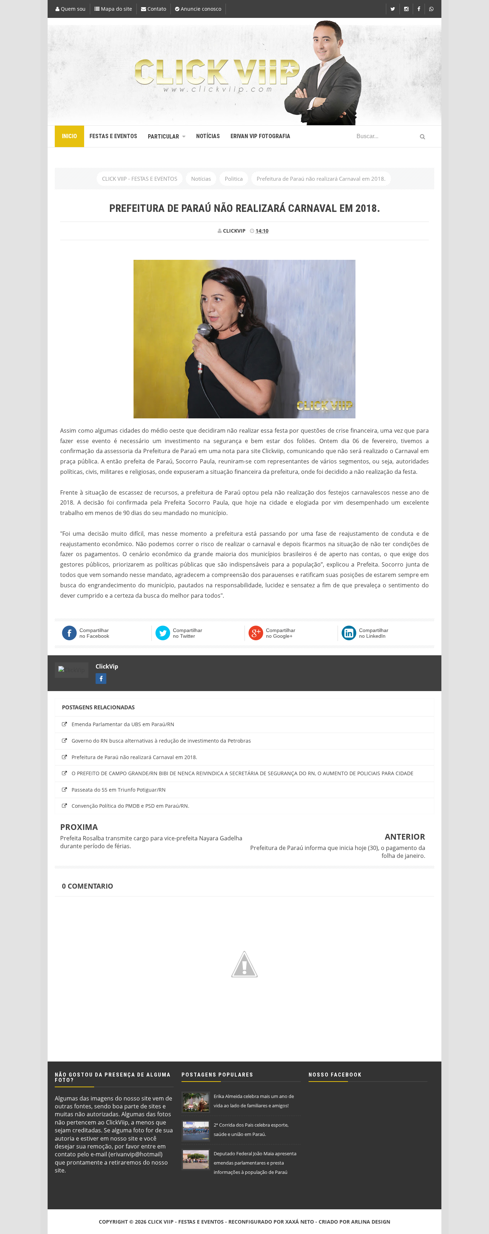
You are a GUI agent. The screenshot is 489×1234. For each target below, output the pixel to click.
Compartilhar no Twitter (187, 633)
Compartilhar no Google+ (280, 633)
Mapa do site (116, 8)
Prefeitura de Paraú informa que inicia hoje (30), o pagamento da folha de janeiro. (337, 852)
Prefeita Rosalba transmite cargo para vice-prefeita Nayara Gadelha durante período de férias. (151, 842)
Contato (156, 8)
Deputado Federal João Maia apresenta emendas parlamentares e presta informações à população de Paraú (255, 1162)
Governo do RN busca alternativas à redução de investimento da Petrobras (161, 740)
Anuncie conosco (200, 8)
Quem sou (72, 8)
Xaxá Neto (299, 1221)
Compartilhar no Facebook (94, 633)
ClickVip (107, 666)
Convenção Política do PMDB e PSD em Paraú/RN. (130, 805)
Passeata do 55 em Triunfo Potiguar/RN (119, 789)
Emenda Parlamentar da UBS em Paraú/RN (123, 724)
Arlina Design (370, 1221)
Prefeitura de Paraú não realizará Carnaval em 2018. (134, 757)
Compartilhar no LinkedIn (373, 633)
